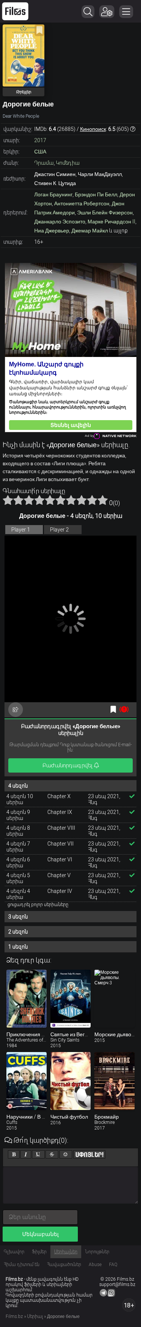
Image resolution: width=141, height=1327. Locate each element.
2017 (40, 140)
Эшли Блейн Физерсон (105, 213)
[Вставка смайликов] (65, 1154)
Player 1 (20, 530)
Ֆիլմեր (39, 1251)
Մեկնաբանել (40, 1234)
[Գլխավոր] (15, 11)
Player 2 (59, 530)
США (40, 152)
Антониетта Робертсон (81, 203)
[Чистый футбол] (70, 1081)
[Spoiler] (89, 1154)
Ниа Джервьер (51, 231)
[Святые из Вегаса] (70, 999)
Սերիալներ (65, 1251)
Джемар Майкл (89, 231)
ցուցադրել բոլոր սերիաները (38, 904)
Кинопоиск (93, 129)
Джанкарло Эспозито (59, 222)
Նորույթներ (97, 1251)
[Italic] (25, 1154)
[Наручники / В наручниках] (26, 1081)
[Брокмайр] (114, 1081)
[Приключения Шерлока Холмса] (26, 999)
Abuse (95, 1264)
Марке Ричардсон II (111, 222)
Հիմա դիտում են (21, 1264)
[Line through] (51, 1154)
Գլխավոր (14, 1251)
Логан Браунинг (53, 194)
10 (102, 500)
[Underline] (38, 1154)
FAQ (113, 1264)
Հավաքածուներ (64, 1264)
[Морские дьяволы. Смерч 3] (114, 999)
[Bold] (14, 1154)
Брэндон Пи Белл (96, 194)
